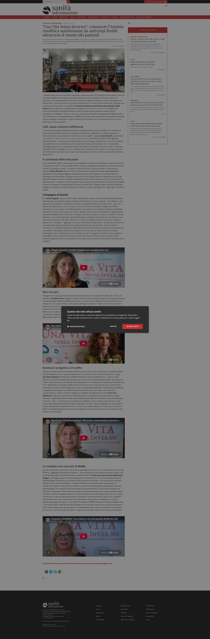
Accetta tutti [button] (132, 326)
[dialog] (105, 319)
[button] (76, 326)
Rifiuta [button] (113, 326)
